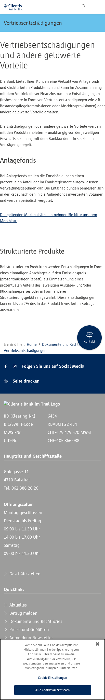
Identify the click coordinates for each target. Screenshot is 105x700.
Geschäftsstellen (24, 573)
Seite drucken (25, 381)
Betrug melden (22, 613)
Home (32, 344)
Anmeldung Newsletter (30, 637)
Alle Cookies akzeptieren (52, 690)
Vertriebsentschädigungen (33, 23)
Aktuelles (17, 605)
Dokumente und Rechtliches (65, 344)
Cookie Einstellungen (52, 678)
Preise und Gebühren (28, 629)
